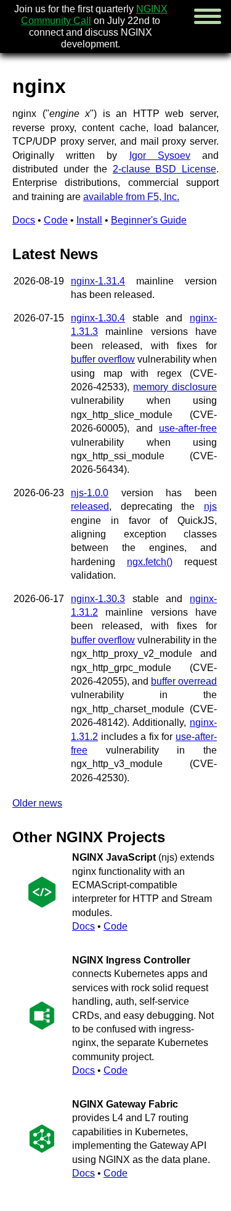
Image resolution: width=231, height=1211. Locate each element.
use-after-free (188, 428)
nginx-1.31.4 (98, 281)
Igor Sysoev (159, 155)
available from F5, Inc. (131, 196)
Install (89, 220)
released (90, 506)
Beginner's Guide (149, 220)
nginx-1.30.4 (98, 318)
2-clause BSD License (164, 169)
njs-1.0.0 (89, 493)
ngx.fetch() (149, 562)
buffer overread (184, 681)
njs (210, 506)
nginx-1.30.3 (98, 598)
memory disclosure (175, 387)
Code (56, 220)
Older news (37, 803)
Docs (23, 220)
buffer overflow (103, 359)
